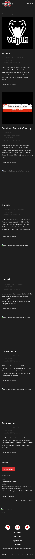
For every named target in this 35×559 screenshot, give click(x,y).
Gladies (6, 204)
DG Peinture (9, 351)
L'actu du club (15, 135)
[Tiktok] (27, 527)
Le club (17, 536)
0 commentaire (8, 60)
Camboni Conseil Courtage (17, 128)
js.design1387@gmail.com (12, 62)
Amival (6, 279)
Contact (17, 544)
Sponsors (20, 57)
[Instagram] (17, 527)
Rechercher (5, 462)
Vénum (6, 53)
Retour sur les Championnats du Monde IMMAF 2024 (17, 491)
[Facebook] (7, 527)
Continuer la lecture (11, 84)
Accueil (17, 533)
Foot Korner (9, 423)
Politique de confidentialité (23, 548)
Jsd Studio (30, 555)
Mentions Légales (8, 548)
